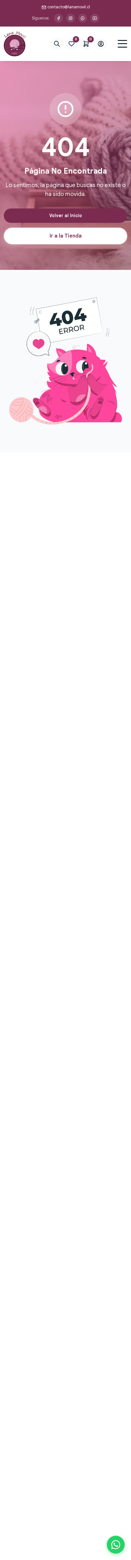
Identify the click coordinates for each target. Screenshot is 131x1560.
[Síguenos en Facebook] (58, 18)
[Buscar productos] (57, 44)
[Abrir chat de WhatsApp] (116, 1545)
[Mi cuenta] (101, 44)
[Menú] (122, 44)
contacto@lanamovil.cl (68, 7)
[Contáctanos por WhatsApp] (82, 18)
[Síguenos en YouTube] (94, 18)
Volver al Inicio (65, 215)
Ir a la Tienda (66, 236)
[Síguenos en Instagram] (70, 18)
